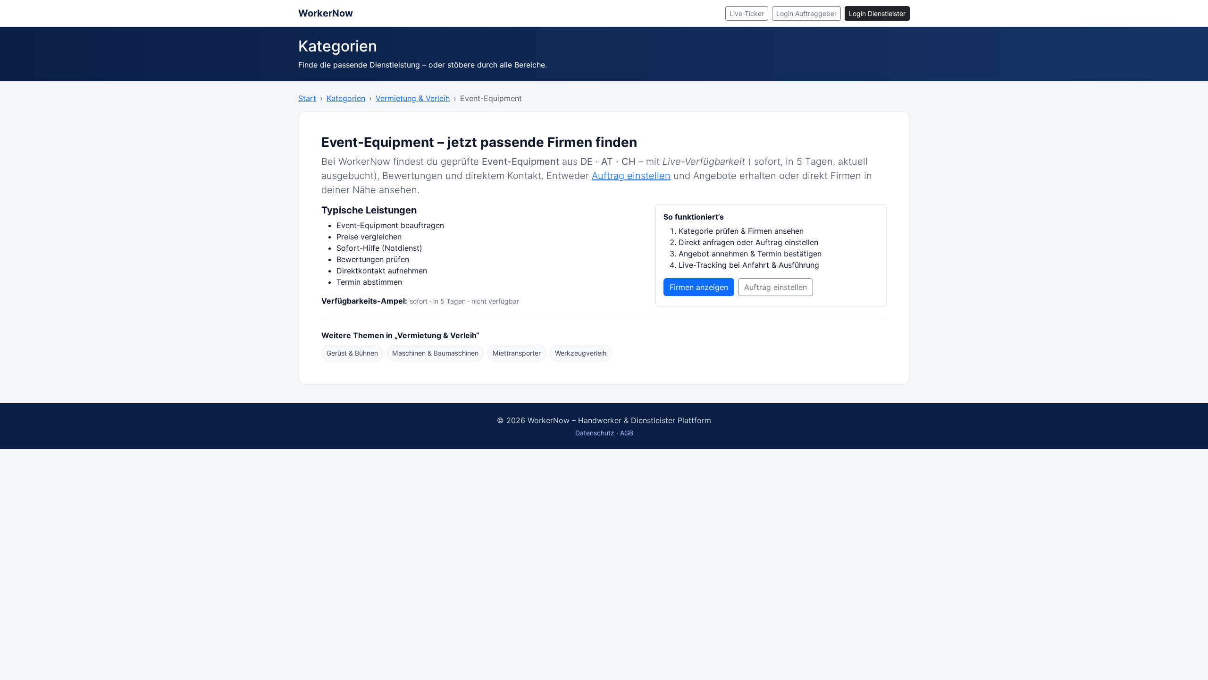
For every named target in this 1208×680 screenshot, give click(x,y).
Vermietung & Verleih (413, 98)
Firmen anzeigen (699, 287)
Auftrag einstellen (631, 175)
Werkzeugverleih (580, 353)
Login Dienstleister (877, 13)
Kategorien (346, 98)
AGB (626, 433)
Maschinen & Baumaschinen (435, 353)
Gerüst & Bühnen (352, 353)
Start (307, 98)
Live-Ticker (747, 13)
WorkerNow (325, 13)
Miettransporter (517, 353)
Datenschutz (594, 433)
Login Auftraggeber (806, 13)
